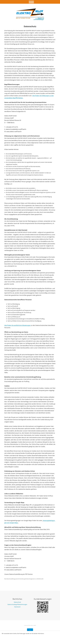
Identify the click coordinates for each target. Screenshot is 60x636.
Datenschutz (17, 602)
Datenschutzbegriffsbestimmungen (17, 604)
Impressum (17, 607)
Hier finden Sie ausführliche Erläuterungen (17, 325)
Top (30, 630)
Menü (30, 2)
